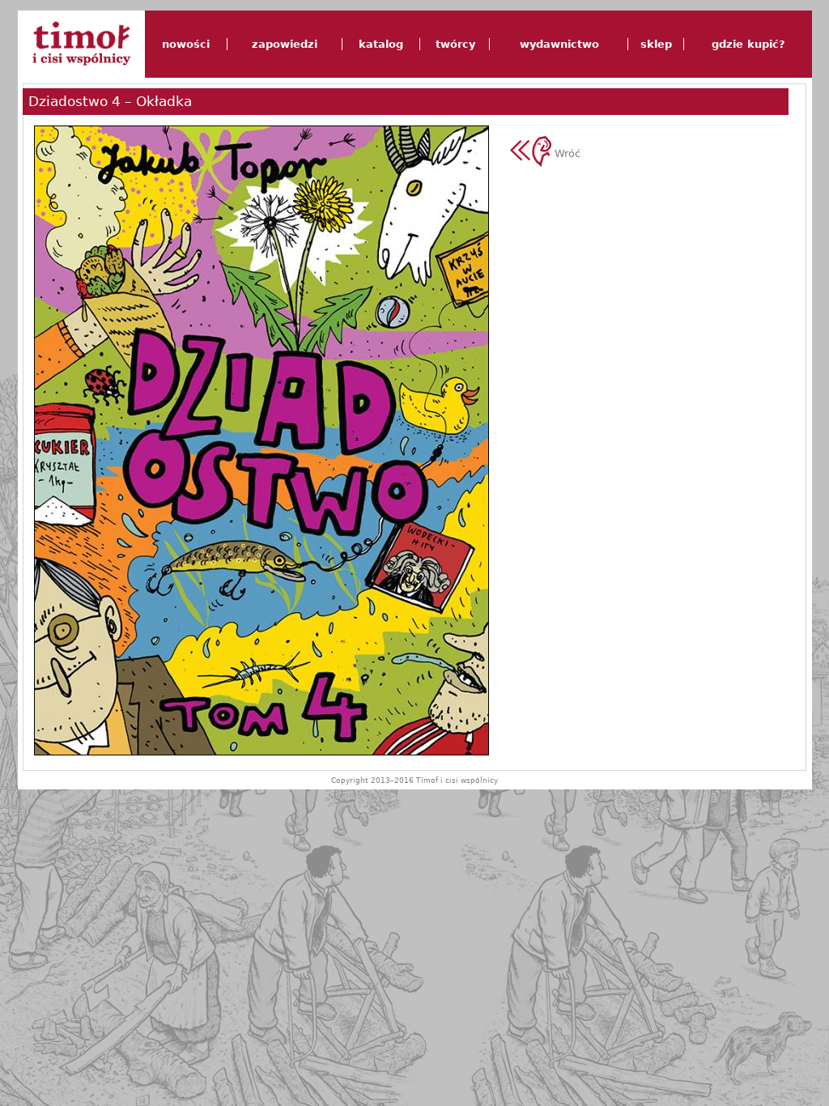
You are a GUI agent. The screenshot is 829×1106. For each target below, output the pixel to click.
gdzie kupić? (748, 44)
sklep (656, 44)
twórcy (455, 44)
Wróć (565, 153)
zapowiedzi (284, 44)
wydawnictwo (559, 44)
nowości (186, 44)
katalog (381, 44)
